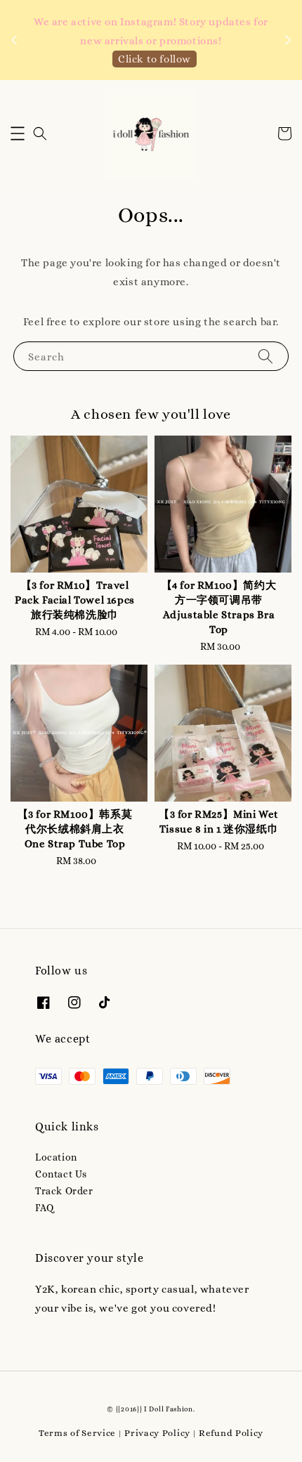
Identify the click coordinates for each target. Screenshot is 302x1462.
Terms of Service (77, 1433)
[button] (17, 133)
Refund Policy (231, 1433)
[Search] (265, 356)
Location (56, 1157)
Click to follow (154, 59)
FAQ (44, 1207)
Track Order (64, 1190)
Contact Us (61, 1174)
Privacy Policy (157, 1433)
